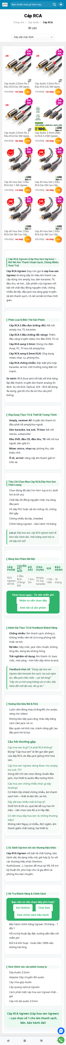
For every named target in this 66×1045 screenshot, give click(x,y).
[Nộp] (54, 5)
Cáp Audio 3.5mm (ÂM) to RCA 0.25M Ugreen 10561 (47, 134)
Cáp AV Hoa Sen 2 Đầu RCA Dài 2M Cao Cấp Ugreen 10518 (47, 184)
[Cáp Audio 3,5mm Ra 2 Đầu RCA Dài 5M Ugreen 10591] (17, 115)
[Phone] (61, 1040)
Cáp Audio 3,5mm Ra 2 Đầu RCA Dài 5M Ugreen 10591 (17, 134)
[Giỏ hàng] (60, 4)
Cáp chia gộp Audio (20, 982)
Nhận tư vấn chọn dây (33, 600)
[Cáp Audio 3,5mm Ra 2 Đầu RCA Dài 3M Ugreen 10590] (48, 66)
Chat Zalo (44, 907)
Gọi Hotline (23, 907)
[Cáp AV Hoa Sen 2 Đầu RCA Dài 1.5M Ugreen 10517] (17, 164)
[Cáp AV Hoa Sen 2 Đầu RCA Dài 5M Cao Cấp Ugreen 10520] (48, 213)
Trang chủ (18, 22)
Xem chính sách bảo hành (33, 915)
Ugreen (28, 865)
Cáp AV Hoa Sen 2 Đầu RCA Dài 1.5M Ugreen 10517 (16, 184)
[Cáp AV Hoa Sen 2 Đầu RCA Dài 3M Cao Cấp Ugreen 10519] (17, 213)
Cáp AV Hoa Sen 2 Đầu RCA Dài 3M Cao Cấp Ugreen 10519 (16, 233)
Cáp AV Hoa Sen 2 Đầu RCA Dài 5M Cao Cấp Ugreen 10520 (47, 233)
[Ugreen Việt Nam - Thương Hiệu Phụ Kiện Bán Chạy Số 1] (5, 4)
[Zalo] (61, 1030)
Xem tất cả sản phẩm (33, 607)
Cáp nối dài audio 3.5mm (23, 1001)
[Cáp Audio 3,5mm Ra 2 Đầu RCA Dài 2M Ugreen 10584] (17, 66)
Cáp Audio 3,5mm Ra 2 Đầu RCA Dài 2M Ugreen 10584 (17, 85)
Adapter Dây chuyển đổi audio (26, 977)
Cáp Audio (33, 22)
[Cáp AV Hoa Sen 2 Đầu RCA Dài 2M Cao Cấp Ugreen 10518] (48, 164)
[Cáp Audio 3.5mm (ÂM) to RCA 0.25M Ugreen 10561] (48, 115)
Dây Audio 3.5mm (19, 972)
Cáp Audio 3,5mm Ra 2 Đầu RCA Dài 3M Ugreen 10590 (48, 85)
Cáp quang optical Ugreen (24, 987)
